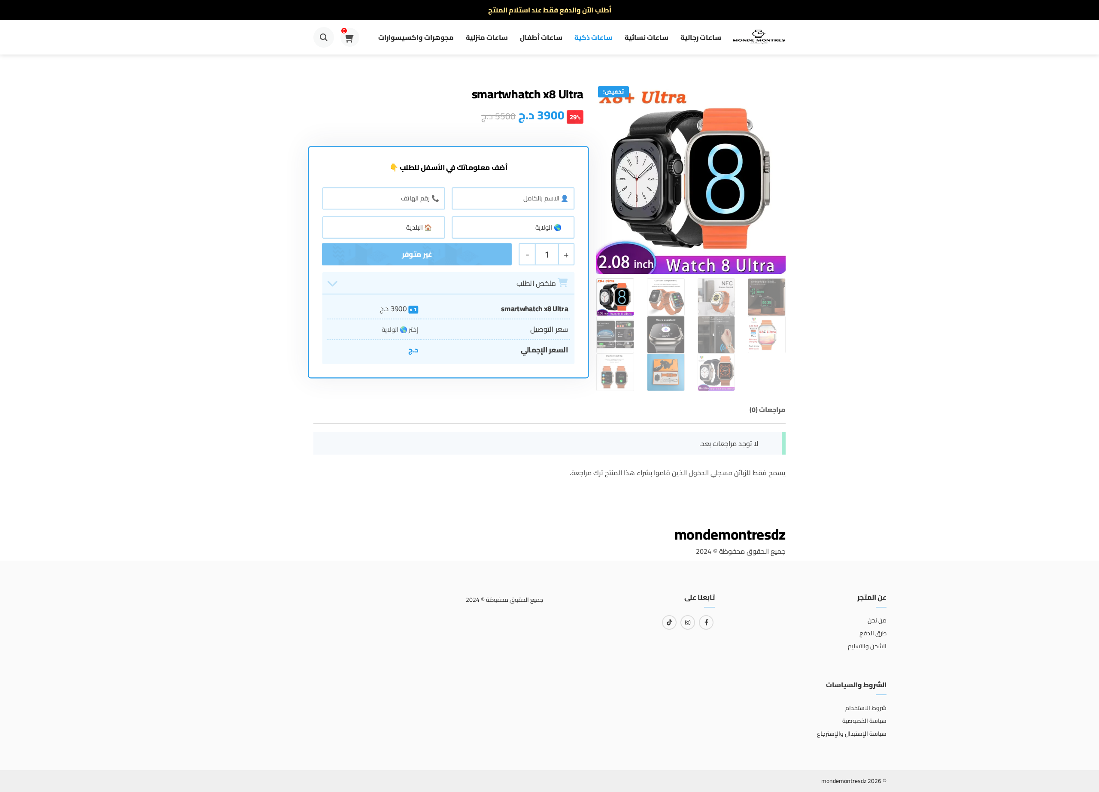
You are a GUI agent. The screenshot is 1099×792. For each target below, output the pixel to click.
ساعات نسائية (646, 37)
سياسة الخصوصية (864, 720)
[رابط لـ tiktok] (669, 622)
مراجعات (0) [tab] (768, 409)
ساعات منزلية (487, 37)
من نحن (877, 620)
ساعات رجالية (700, 37)
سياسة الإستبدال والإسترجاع (851, 733)
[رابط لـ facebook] (706, 622)
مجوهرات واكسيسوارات (416, 37)
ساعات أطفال (541, 37)
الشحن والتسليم (867, 646)
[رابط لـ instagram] (687, 622)
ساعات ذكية (593, 37)
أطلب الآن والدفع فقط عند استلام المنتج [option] (549, 9)
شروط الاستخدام (865, 707)
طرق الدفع (872, 633)
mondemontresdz (730, 534)
